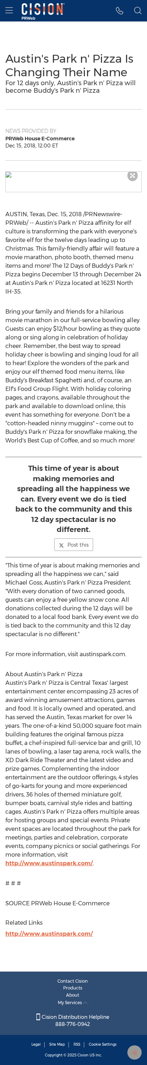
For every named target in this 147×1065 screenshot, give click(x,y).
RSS (77, 1044)
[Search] (138, 10)
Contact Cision (72, 981)
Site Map (57, 1044)
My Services (70, 1002)
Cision (82, 1055)
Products (72, 988)
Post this (77, 545)
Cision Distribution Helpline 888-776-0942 (74, 1020)
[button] (73, 175)
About (72, 995)
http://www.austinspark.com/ (49, 863)
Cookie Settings (103, 1044)
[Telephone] (120, 10)
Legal (36, 1044)
